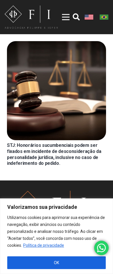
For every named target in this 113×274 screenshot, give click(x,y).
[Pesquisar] (76, 17)
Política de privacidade (43, 245)
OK (56, 262)
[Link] (31, 17)
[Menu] (62, 17)
